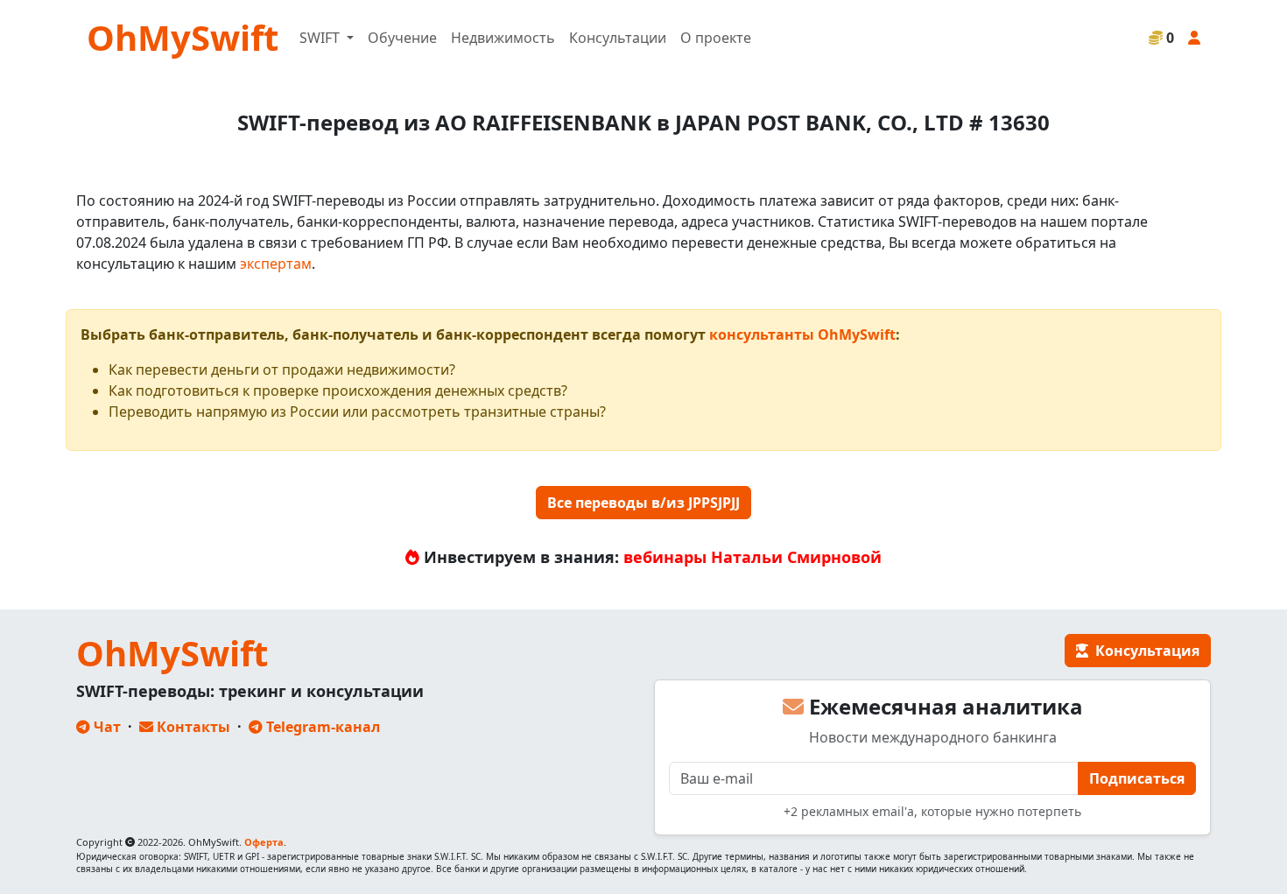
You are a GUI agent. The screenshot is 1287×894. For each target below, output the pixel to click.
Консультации (617, 37)
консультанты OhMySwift (802, 334)
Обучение (402, 37)
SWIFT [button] (321, 37)
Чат (105, 726)
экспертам (276, 263)
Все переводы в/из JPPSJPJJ (643, 502)
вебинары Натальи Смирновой (752, 556)
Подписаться (1137, 778)
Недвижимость (503, 37)
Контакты (191, 726)
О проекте (715, 37)
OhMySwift (182, 37)
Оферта (264, 841)
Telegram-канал (321, 726)
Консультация (1143, 650)
